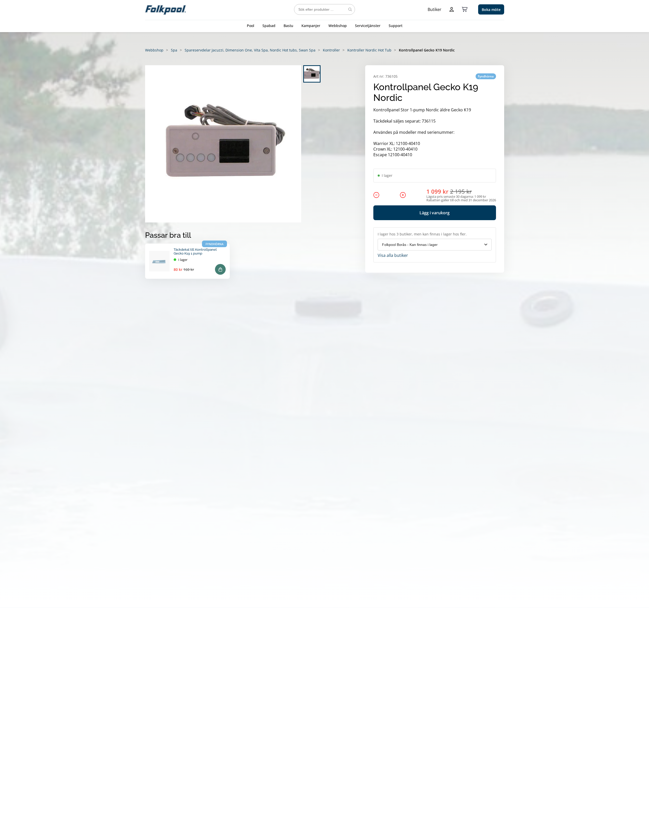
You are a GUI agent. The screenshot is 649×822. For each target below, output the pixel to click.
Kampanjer (310, 25)
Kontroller (331, 50)
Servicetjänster (367, 25)
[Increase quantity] (403, 195)
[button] (223, 143)
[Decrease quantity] (376, 195)
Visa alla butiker (393, 255)
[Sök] (350, 9)
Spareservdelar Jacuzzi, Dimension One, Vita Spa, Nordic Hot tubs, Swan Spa (250, 50)
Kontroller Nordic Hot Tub (369, 50)
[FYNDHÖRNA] (159, 261)
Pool (250, 25)
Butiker (434, 9)
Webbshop (337, 25)
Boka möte (491, 9)
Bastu (288, 25)
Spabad (268, 25)
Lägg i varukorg (434, 213)
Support (395, 25)
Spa (174, 50)
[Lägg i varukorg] (220, 269)
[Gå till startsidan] (165, 9)
